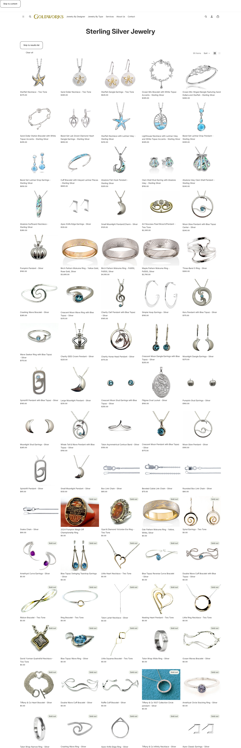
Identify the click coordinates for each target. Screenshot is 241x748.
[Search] (30, 17)
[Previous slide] (24, 685)
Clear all (29, 52)
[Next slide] (54, 685)
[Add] (54, 85)
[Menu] (23, 17)
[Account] (212, 17)
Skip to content (10, 4)
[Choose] (135, 217)
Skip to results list (31, 45)
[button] (207, 53)
